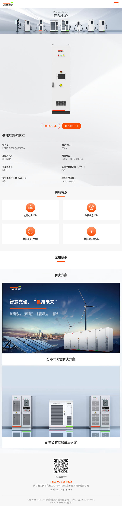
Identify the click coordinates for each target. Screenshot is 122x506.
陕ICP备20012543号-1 (83, 499)
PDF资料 (48, 126)
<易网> (68, 502)
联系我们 (69, 126)
